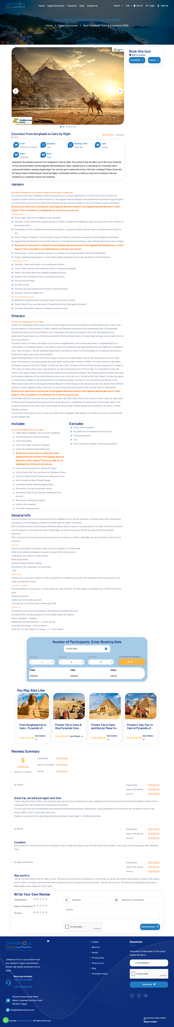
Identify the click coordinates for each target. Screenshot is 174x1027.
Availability (135, 60)
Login (152, 5)
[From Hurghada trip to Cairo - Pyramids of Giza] (33, 706)
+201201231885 (23, 979)
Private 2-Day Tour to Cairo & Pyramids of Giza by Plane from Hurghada (140, 726)
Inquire (152, 60)
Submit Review (148, 927)
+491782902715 (23, 986)
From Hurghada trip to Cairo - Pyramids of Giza (32, 726)
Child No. (63, 657)
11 (46, 905)
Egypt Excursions (68, 25)
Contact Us (92, 5)
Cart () (139, 5)
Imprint (94, 952)
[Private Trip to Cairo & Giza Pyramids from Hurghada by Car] (69, 706)
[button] (60, 127)
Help (82, 5)
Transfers (72, 5)
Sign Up (164, 5)
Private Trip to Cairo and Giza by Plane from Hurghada (105, 726)
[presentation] (15, 91)
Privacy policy (97, 958)
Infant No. (92, 657)
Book (130, 661)
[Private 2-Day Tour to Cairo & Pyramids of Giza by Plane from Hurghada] (141, 706)
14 (37, 905)
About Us (95, 947)
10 (34, 912)
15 (34, 905)
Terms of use (97, 963)
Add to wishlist (138, 55)
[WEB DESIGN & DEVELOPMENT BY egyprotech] (150, 1022)
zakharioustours (24, 1020)
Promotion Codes (99, 974)
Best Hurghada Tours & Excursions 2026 (106, 25)
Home (42, 5)
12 (43, 905)
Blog (93, 968)
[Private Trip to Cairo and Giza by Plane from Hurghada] (105, 706)
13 (40, 905)
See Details (40, 736)
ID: (12, 137)
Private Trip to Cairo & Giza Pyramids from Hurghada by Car (68, 726)
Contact (94, 942)
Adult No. (33, 657)
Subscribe (147, 984)
